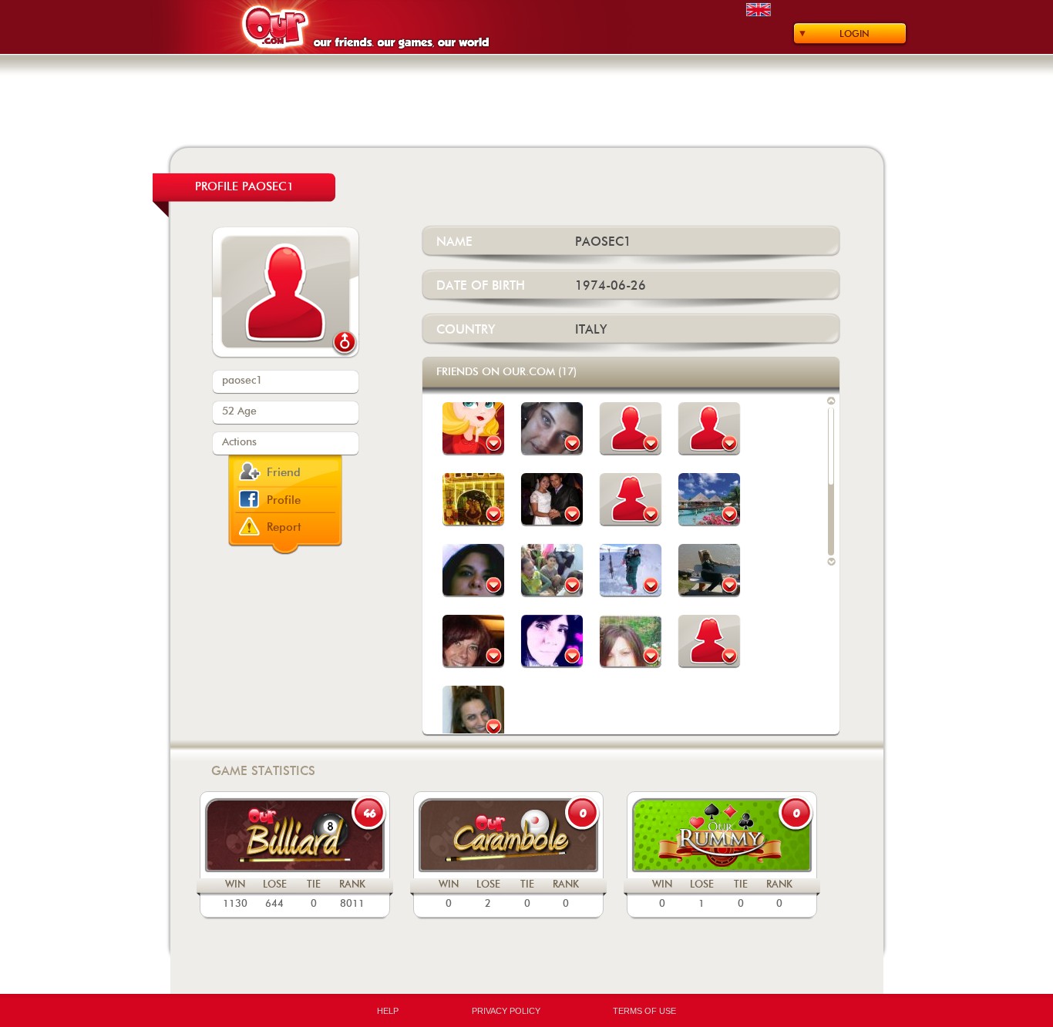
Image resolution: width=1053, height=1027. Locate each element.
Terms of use (644, 1010)
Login (854, 34)
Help (388, 1010)
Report (284, 527)
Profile (284, 500)
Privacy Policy (506, 1010)
